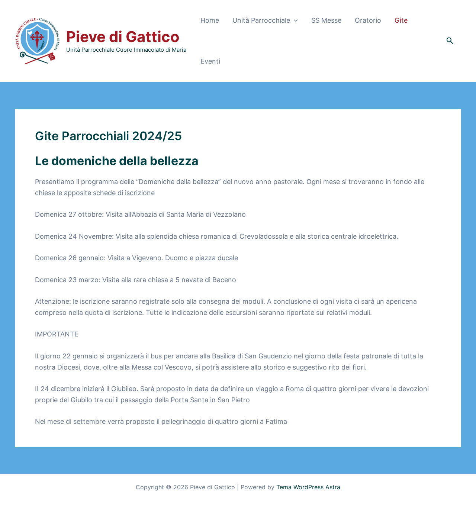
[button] (294, 20)
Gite (401, 20)
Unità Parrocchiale (261, 20)
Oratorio (368, 20)
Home (209, 20)
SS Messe (326, 20)
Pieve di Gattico (123, 37)
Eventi (210, 61)
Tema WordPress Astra (308, 487)
